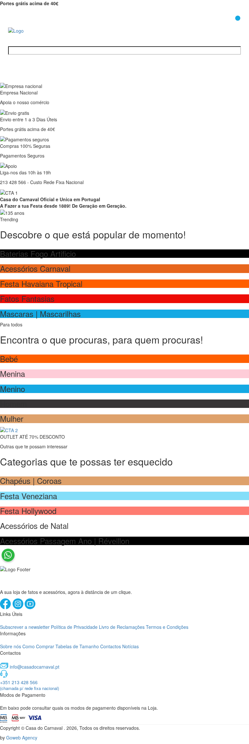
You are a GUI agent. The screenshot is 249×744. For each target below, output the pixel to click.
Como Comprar (38, 646)
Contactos (110, 646)
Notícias (130, 646)
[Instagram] (18, 607)
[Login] (221, 25)
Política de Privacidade (74, 627)
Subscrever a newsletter (25, 627)
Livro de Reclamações (122, 627)
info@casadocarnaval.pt (34, 666)
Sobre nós (10, 646)
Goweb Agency (21, 737)
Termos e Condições (167, 627)
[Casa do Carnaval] (34, 30)
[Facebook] (6, 607)
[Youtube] (30, 607)
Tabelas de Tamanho (77, 646)
